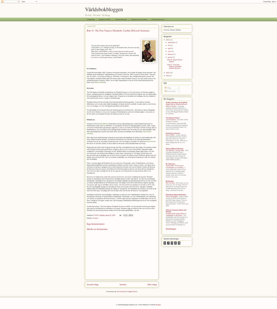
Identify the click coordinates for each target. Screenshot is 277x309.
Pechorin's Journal (173, 133)
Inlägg (168, 88)
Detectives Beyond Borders (176, 194)
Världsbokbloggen (104, 9)
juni (169, 45)
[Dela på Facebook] (130, 215)
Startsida (122, 285)
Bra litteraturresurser (158, 19)
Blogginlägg (91, 19)
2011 (168, 76)
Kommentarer (171, 91)
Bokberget (170, 181)
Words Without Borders (174, 148)
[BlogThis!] (126, 215)
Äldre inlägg (152, 285)
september (172, 42)
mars (170, 51)
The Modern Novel (172, 118)
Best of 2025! (170, 135)
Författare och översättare (139, 19)
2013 (168, 40)
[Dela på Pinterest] (132, 215)
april (169, 48)
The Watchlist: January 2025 (175, 150)
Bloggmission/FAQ (105, 19)
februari (171, 54)
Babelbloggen (171, 229)
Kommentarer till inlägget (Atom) (127, 291)
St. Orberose (170, 164)
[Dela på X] (128, 215)
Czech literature (171, 119)
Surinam (95, 218)
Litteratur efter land (121, 19)
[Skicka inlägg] (120, 215)
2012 (168, 72)
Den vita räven (170, 183)
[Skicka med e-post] (124, 215)
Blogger (158, 305)
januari (170, 57)
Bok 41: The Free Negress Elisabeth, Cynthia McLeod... (174, 66)
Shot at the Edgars (172, 196)
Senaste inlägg (92, 285)
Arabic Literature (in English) (176, 102)
